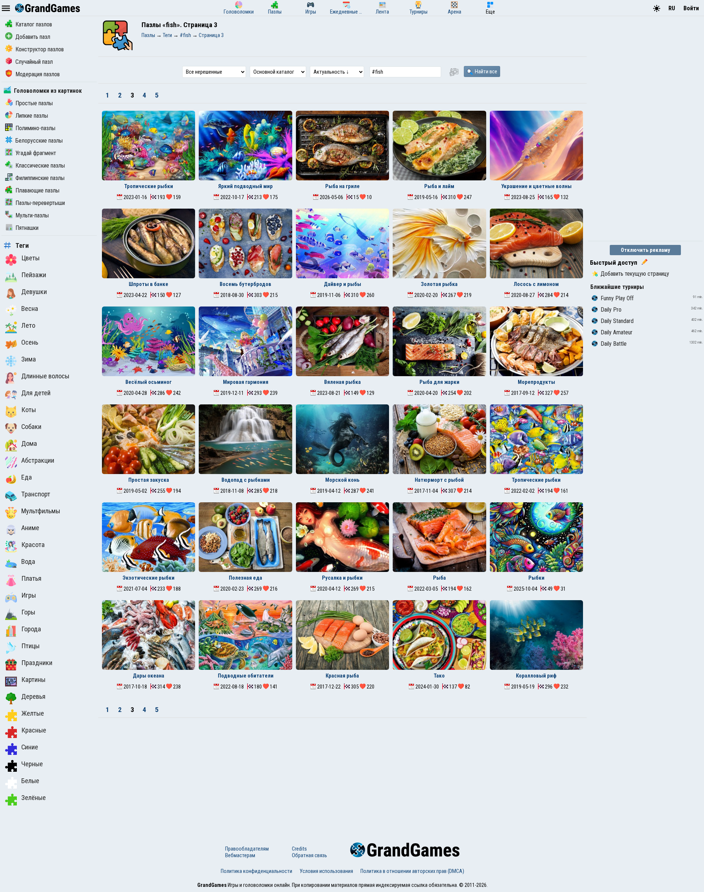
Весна (29, 309)
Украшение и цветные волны (536, 186)
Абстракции (37, 460)
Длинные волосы (45, 376)
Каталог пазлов (33, 24)
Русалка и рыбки (342, 578)
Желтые (32, 713)
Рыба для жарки (439, 382)
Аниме (30, 528)
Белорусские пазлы (39, 140)
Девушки (34, 292)
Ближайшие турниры (617, 286)
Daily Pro (611, 309)
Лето (28, 326)
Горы (28, 612)
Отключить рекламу (645, 250)
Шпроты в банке (148, 284)
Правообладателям (247, 848)
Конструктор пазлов (39, 49)
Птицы (30, 646)
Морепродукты (536, 382)
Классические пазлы (40, 165)
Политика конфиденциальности (256, 871)
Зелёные (33, 798)
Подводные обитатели (246, 675)
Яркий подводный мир (245, 186)
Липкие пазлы (31, 115)
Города (31, 629)
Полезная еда (245, 578)
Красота (33, 545)
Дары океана (148, 675)
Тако (439, 675)
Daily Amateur (616, 332)
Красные (33, 730)
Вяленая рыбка (342, 382)
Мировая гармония (245, 382)
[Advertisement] (342, 773)
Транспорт (35, 494)
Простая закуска (148, 480)
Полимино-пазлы (35, 128)
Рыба (439, 578)
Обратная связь (309, 855)
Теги (22, 246)
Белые (30, 781)
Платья (31, 579)
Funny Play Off (617, 298)
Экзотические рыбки (148, 578)
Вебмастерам (240, 855)
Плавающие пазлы (37, 190)
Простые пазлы (34, 103)
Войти (691, 8)
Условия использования (326, 871)
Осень (29, 342)
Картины (33, 680)
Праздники (36, 663)
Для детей (36, 393)
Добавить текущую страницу (635, 273)
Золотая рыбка (439, 284)
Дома (29, 444)
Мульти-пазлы (32, 215)
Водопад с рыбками (245, 480)
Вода (28, 562)
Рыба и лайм (439, 186)
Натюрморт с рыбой (439, 480)
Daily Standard (617, 320)
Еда (26, 477)
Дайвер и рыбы (342, 284)
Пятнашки (26, 227)
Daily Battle (614, 343)
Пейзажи (33, 275)
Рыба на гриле (342, 186)
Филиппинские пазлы (40, 178)
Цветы (30, 258)
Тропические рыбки (148, 186)
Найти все (485, 71)
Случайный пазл (34, 61)
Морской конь (342, 480)
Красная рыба (342, 675)
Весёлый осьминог (148, 382)
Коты (28, 410)
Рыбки (536, 578)
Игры (28, 595)
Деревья (33, 697)
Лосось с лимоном (536, 284)
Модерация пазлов (37, 74)
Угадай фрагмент (35, 153)
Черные (32, 764)
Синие (29, 747)
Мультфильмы (40, 511)
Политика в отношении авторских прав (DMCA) (412, 871)
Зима (28, 359)
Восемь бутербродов (245, 284)
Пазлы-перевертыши (40, 202)
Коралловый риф (536, 675)
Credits (299, 848)
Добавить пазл (32, 36)
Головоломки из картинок (48, 90)
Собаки (31, 427)
